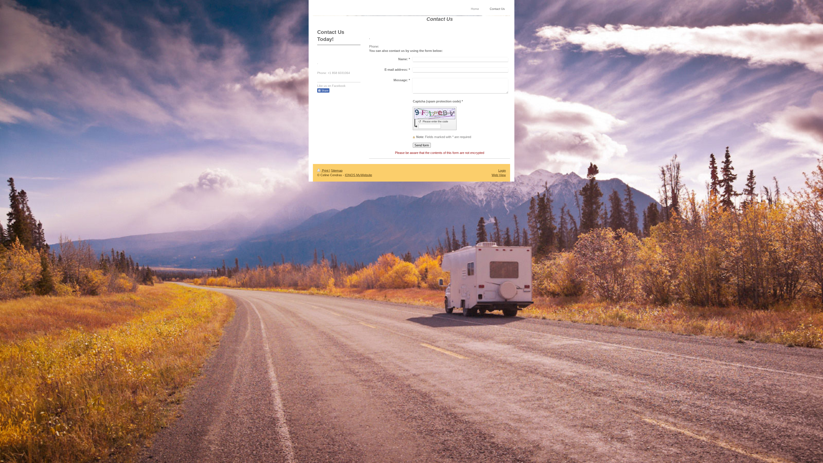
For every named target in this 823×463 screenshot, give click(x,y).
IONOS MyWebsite (358, 175)
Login (502, 170)
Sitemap (336, 170)
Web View (499, 175)
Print (325, 170)
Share (325, 90)
